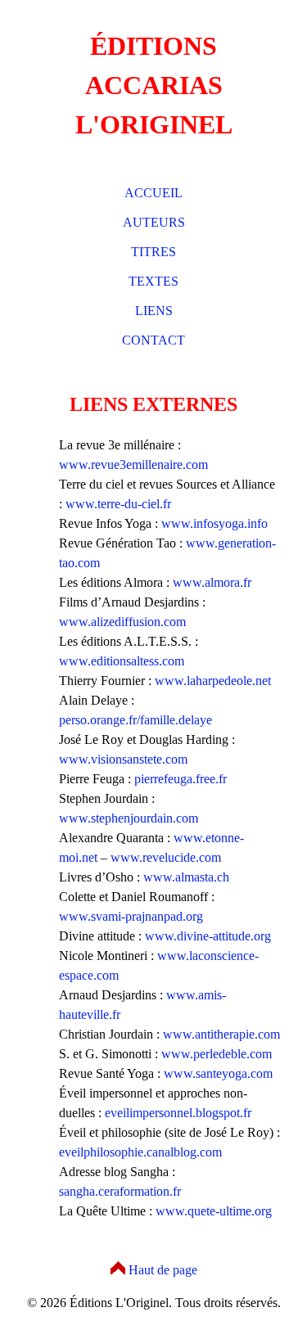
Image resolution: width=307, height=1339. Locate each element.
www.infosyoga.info (214, 523)
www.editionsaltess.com (121, 661)
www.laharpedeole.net (213, 681)
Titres (153, 252)
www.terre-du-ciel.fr (118, 504)
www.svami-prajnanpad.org (131, 916)
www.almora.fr (212, 582)
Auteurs (154, 222)
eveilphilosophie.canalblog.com (140, 1152)
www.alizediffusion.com (122, 622)
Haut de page (163, 1270)
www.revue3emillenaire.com (133, 464)
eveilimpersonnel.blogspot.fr (178, 1113)
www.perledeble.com (216, 1054)
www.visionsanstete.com (123, 759)
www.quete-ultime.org (214, 1211)
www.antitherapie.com (221, 1034)
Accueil (153, 193)
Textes (153, 281)
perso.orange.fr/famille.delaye (135, 720)
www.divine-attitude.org (208, 936)
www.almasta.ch (186, 877)
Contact (153, 340)
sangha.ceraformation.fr (120, 1191)
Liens (154, 311)
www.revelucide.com (166, 857)
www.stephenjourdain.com (128, 818)
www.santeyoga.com (218, 1073)
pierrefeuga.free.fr (180, 779)
